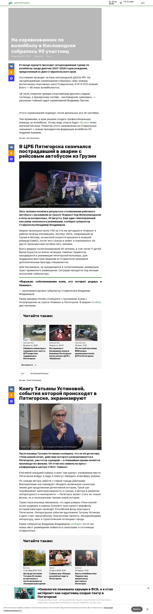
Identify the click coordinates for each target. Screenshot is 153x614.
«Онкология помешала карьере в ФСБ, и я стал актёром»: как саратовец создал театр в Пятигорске (75, 593)
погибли (96, 302)
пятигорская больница (39, 373)
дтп (22, 373)
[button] (24, 593)
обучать (84, 122)
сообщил (75, 524)
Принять (137, 609)
